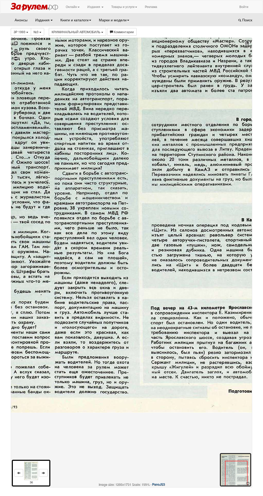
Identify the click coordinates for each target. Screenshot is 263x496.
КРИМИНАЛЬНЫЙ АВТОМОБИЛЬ (76, 32)
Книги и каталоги (74, 19)
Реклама (151, 6)
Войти (243, 6)
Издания (94, 6)
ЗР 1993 (20, 32)
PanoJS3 (158, 484)
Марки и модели (113, 19)
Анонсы (21, 19)
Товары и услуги (123, 6)
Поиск (246, 19)
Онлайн (71, 6)
